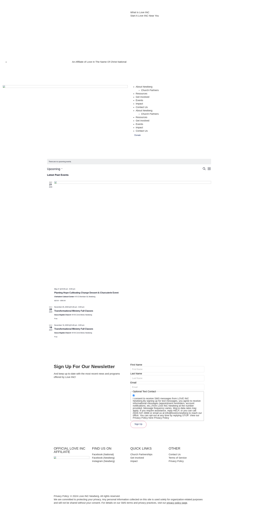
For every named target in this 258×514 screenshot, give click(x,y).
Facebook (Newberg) (103, 457)
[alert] (129, 161)
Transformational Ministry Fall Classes (73, 311)
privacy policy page (177, 502)
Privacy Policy (176, 461)
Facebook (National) (103, 454)
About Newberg (144, 86)
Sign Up (138, 424)
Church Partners (150, 90)
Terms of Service (178, 457)
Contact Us (142, 107)
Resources (141, 93)
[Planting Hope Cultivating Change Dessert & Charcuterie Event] (132, 233)
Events (139, 100)
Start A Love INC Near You (144, 15)
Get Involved (142, 97)
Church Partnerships (141, 454)
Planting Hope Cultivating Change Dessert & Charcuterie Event (86, 293)
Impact (139, 103)
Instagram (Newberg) (103, 461)
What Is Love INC (139, 12)
